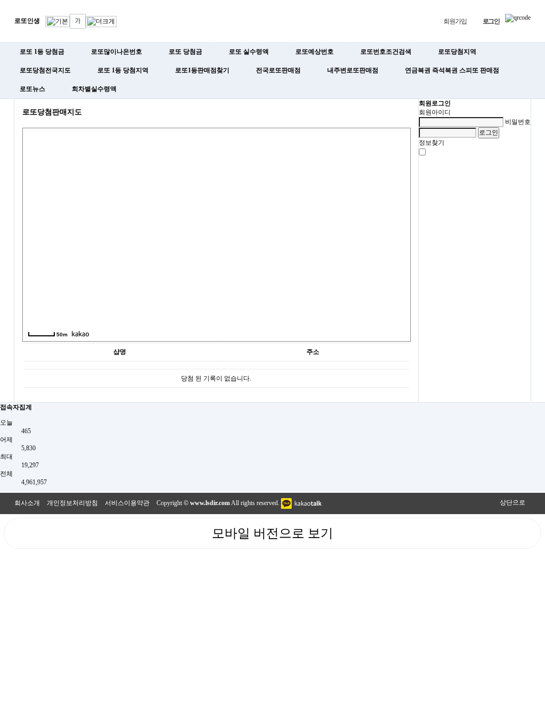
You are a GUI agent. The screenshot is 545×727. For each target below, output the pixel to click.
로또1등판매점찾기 (202, 70)
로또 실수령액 (249, 51)
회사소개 (27, 503)
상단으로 (512, 502)
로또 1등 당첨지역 (122, 70)
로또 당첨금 (185, 51)
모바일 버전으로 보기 (272, 533)
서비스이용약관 (127, 503)
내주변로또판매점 (352, 70)
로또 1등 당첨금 (42, 51)
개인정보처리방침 (72, 503)
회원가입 (454, 21)
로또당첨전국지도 (45, 70)
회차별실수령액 (94, 89)
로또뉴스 (32, 89)
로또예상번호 (314, 51)
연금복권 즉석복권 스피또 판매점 (452, 70)
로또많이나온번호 (116, 51)
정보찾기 (431, 142)
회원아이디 (435, 112)
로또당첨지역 (457, 51)
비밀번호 (518, 122)
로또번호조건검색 (385, 51)
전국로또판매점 (278, 70)
